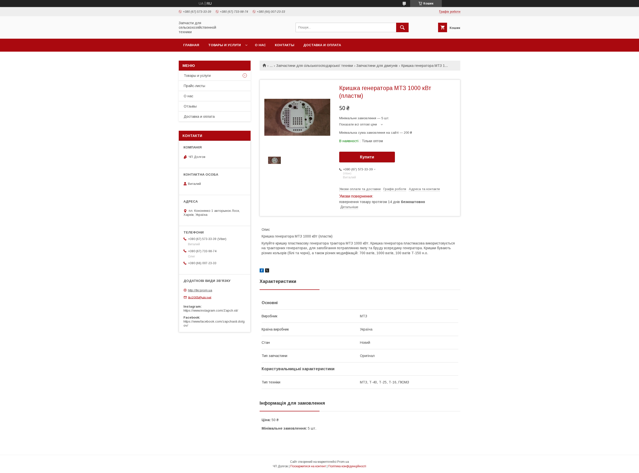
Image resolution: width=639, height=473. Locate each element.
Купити (367, 157)
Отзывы (190, 106)
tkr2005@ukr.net (199, 297)
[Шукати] (402, 27)
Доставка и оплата (322, 45)
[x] (267, 271)
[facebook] (262, 271)
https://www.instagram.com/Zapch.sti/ (210, 310)
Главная (191, 45)
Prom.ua (343, 462)
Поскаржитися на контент (308, 466)
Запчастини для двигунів (377, 66)
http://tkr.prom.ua (200, 290)
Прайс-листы (194, 86)
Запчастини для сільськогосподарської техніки (314, 66)
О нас (260, 45)
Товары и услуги (224, 45)
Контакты (284, 45)
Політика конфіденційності (347, 466)
